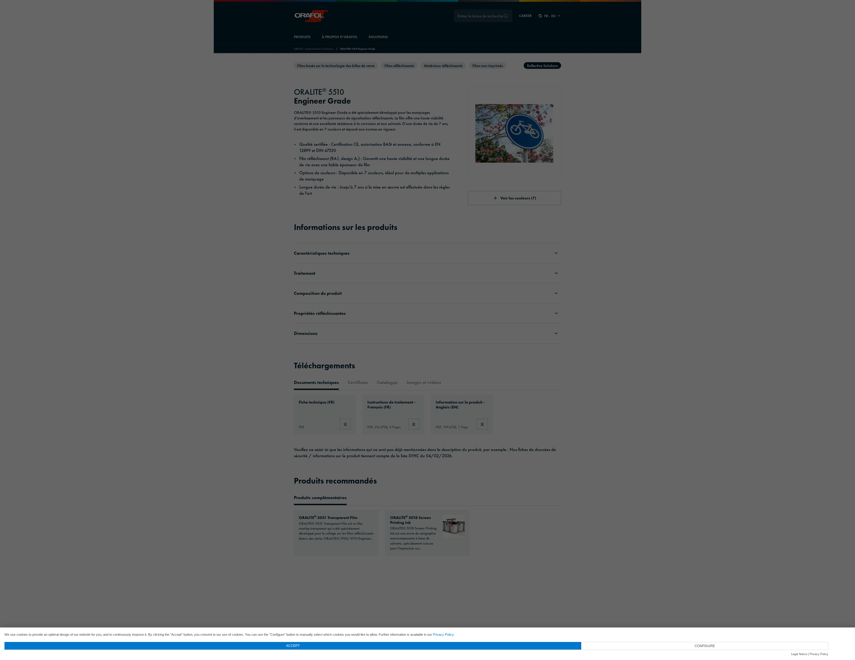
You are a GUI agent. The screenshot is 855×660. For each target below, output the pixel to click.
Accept (293, 646)
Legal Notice (799, 654)
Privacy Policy (443, 634)
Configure (705, 646)
